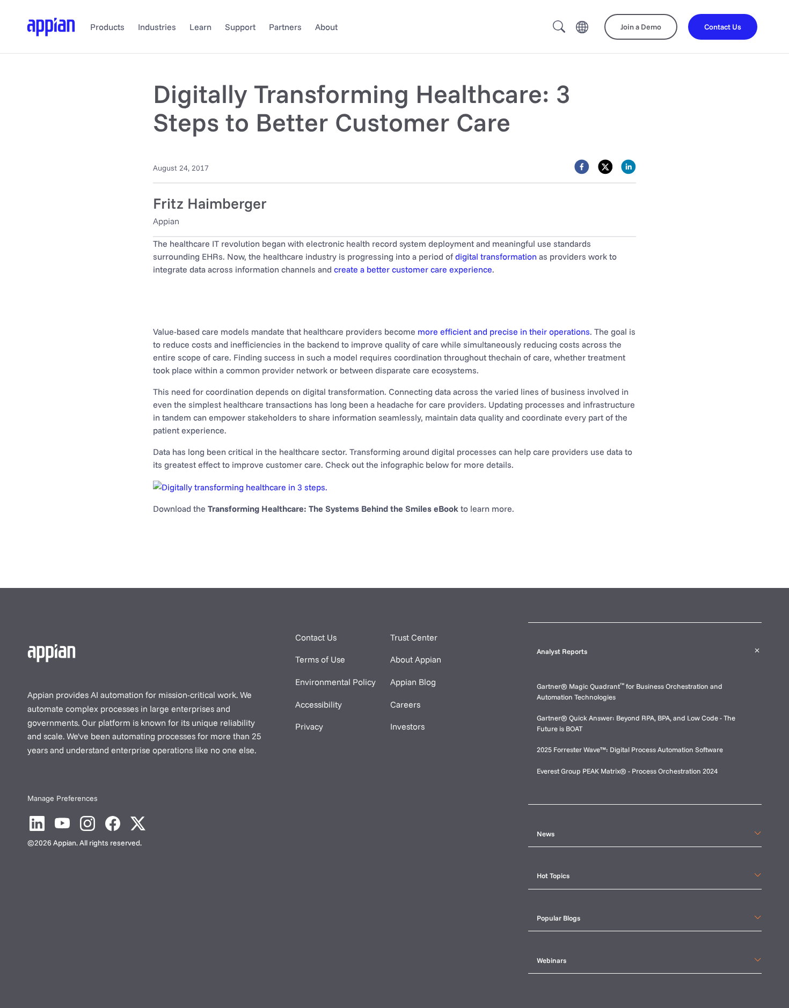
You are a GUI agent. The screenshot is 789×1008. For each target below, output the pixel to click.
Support (240, 26)
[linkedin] (628, 166)
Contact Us (316, 637)
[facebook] (581, 166)
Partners (285, 26)
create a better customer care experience (413, 269)
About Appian (415, 659)
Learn (200, 26)
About (326, 26)
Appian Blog (413, 681)
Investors (407, 726)
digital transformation (496, 256)
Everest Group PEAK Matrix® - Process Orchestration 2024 (627, 771)
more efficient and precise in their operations (504, 331)
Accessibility (318, 704)
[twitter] (605, 166)
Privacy (309, 726)
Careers (405, 704)
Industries (157, 26)
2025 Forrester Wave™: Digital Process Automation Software (630, 749)
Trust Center (413, 637)
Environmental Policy (335, 681)
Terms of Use (320, 659)
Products (107, 26)
